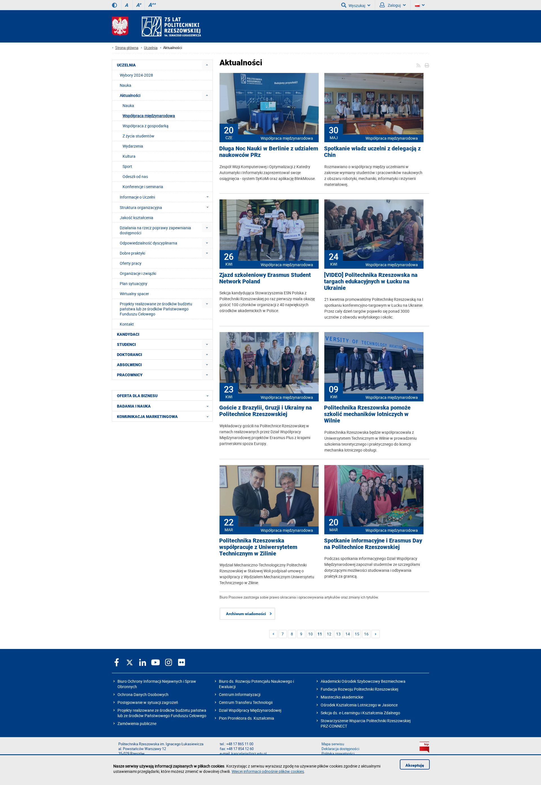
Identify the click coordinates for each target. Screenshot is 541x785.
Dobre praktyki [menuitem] (132, 253)
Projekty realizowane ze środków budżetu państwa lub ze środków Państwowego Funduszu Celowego (161, 713)
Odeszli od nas (135, 176)
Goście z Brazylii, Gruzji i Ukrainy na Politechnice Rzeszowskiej (265, 410)
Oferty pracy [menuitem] (130, 263)
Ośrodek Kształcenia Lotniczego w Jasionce (359, 705)
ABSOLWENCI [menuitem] (129, 365)
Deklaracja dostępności (340, 748)
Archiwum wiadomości (246, 613)
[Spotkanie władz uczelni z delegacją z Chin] (374, 104)
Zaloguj (394, 5)
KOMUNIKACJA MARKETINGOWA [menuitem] (147, 416)
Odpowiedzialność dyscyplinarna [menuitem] (148, 243)
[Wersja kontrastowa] (114, 5)
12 (329, 634)
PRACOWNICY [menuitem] (130, 375)
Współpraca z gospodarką (145, 125)
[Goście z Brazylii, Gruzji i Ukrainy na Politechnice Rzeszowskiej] (269, 363)
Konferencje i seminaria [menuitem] (143, 186)
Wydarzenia (133, 146)
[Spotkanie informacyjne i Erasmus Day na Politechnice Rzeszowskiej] (374, 496)
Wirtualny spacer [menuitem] (134, 293)
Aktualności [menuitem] (130, 95)
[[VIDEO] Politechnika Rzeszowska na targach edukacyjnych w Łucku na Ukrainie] (374, 230)
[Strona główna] (156, 26)
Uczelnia (151, 47)
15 (357, 634)
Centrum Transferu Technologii (245, 702)
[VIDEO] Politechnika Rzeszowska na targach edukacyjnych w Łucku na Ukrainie (371, 281)
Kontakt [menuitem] (127, 324)
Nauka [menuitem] (125, 85)
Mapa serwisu (333, 744)
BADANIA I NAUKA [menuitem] (134, 406)
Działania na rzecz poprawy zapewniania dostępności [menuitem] (155, 230)
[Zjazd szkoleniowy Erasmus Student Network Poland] (269, 230)
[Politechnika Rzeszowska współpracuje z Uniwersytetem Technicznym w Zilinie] (269, 496)
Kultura (129, 156)
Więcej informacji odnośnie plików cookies (268, 771)
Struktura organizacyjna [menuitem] (141, 207)
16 (366, 634)
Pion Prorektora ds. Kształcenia (246, 718)
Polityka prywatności (338, 753)
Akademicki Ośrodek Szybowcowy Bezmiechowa (363, 681)
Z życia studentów (138, 136)
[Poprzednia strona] (273, 634)
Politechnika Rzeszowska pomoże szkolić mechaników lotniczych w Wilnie (367, 414)
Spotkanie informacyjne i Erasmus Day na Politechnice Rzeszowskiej (373, 543)
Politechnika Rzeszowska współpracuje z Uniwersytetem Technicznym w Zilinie (258, 547)
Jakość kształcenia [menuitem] (136, 217)
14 (347, 634)
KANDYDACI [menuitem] (128, 334)
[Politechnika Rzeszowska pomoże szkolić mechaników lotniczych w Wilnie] (374, 363)
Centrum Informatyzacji (239, 694)
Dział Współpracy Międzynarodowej (250, 710)
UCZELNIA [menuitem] (126, 65)
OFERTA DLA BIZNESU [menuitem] (137, 395)
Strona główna (126, 47)
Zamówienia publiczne (136, 723)
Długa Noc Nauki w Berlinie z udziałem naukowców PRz (268, 151)
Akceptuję (414, 765)
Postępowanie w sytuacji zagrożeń (147, 702)
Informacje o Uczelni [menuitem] (137, 197)
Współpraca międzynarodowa (287, 138)
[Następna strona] (375, 634)
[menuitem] (207, 65)
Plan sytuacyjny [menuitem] (133, 283)
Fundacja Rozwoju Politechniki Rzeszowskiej (359, 689)
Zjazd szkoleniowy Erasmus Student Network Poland (265, 278)
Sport (127, 166)
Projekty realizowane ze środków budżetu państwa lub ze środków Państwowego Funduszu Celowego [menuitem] (156, 309)
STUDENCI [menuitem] (126, 344)
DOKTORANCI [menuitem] (129, 354)
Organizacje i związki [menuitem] (138, 273)
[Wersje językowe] (420, 5)
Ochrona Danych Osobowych (142, 694)
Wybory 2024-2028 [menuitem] (136, 75)
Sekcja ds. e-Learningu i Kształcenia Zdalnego (360, 712)
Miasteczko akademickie (342, 697)
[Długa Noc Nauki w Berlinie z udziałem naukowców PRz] (269, 104)
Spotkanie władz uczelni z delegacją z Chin (372, 151)
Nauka (128, 105)
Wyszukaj (357, 5)
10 (310, 634)
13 (338, 634)
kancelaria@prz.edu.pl (249, 753)
